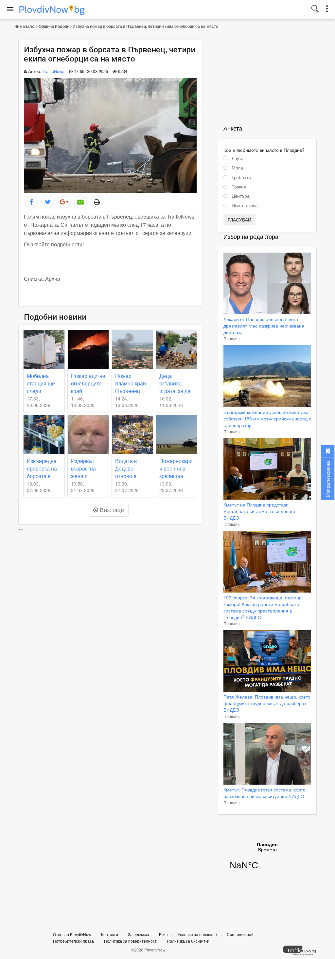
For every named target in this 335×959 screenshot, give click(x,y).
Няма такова (244, 205)
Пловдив (231, 338)
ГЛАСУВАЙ (239, 219)
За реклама (139, 934)
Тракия (239, 186)
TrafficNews (53, 71)
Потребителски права (73, 941)
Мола (237, 167)
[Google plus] (64, 202)
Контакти (110, 934)
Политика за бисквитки (188, 941)
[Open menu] (10, 9)
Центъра (241, 196)
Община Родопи (54, 26)
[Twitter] (48, 202)
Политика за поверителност (130, 941)
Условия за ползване (198, 934)
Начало (27, 26)
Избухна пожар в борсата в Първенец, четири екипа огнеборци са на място (145, 26)
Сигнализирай (241, 934)
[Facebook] (31, 202)
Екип (164, 934)
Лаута (237, 158)
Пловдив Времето (267, 860)
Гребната (241, 177)
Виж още (111, 509)
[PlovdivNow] (302, 952)
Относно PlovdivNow (72, 934)
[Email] (80, 202)
